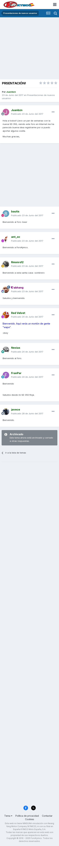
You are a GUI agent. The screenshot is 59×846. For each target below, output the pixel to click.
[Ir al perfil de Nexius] (6, 350)
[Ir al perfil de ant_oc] (6, 239)
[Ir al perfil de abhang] (6, 289)
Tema (7, 815)
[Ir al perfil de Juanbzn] (6, 112)
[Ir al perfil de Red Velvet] (6, 315)
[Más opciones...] (53, 112)
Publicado (27, 114)
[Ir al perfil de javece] (6, 411)
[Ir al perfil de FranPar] (6, 375)
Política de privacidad (27, 815)
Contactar (47, 815)
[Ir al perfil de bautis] (6, 213)
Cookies (29, 819)
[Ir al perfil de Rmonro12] (6, 264)
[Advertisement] (29, 48)
